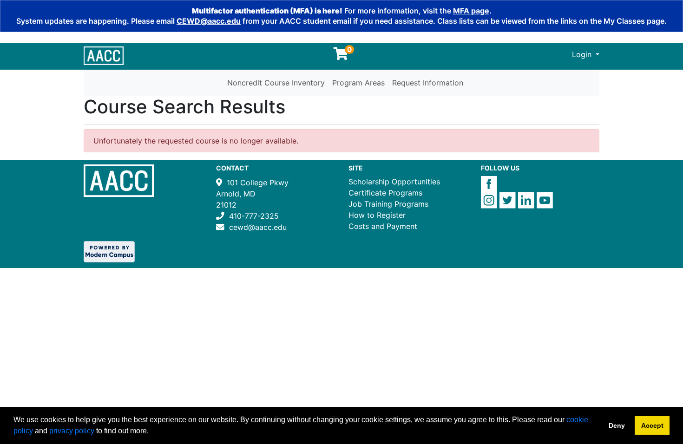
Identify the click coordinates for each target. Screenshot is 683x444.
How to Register (377, 215)
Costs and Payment (382, 226)
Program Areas (358, 82)
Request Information (427, 82)
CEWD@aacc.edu (209, 21)
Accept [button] (652, 425)
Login (583, 54)
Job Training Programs (388, 204)
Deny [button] (617, 425)
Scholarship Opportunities (394, 181)
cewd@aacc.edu (258, 227)
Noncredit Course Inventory (276, 82)
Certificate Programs (385, 192)
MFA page (471, 10)
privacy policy (71, 431)
